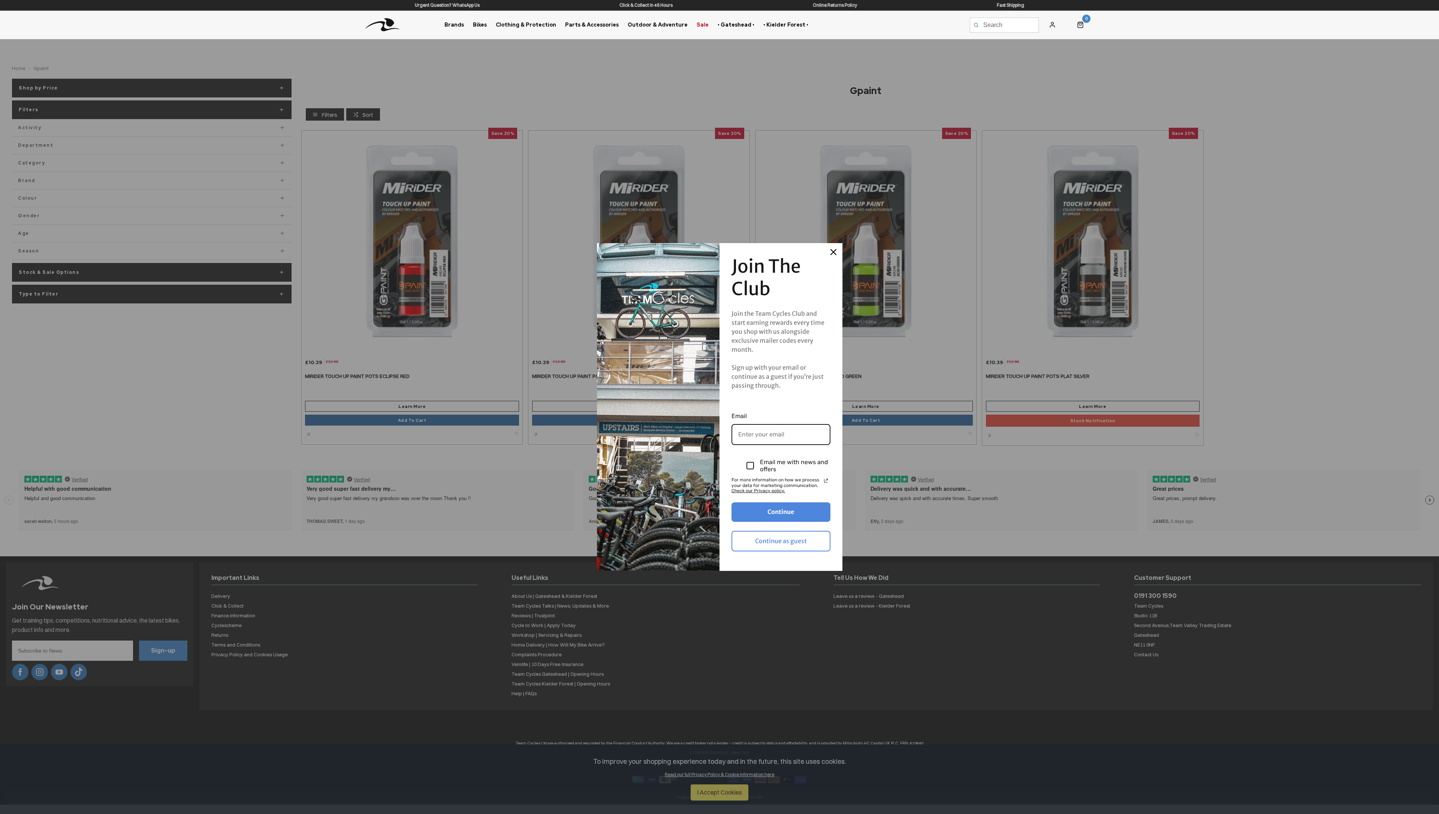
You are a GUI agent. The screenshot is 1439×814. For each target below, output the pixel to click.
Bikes (480, 24)
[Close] (833, 252)
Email (739, 416)
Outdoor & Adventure (658, 24)
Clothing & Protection (526, 24)
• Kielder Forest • (785, 24)
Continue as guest (781, 541)
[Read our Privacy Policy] (825, 480)
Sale (703, 24)
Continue (780, 511)
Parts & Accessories (592, 24)
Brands (454, 24)
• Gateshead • (736, 24)
